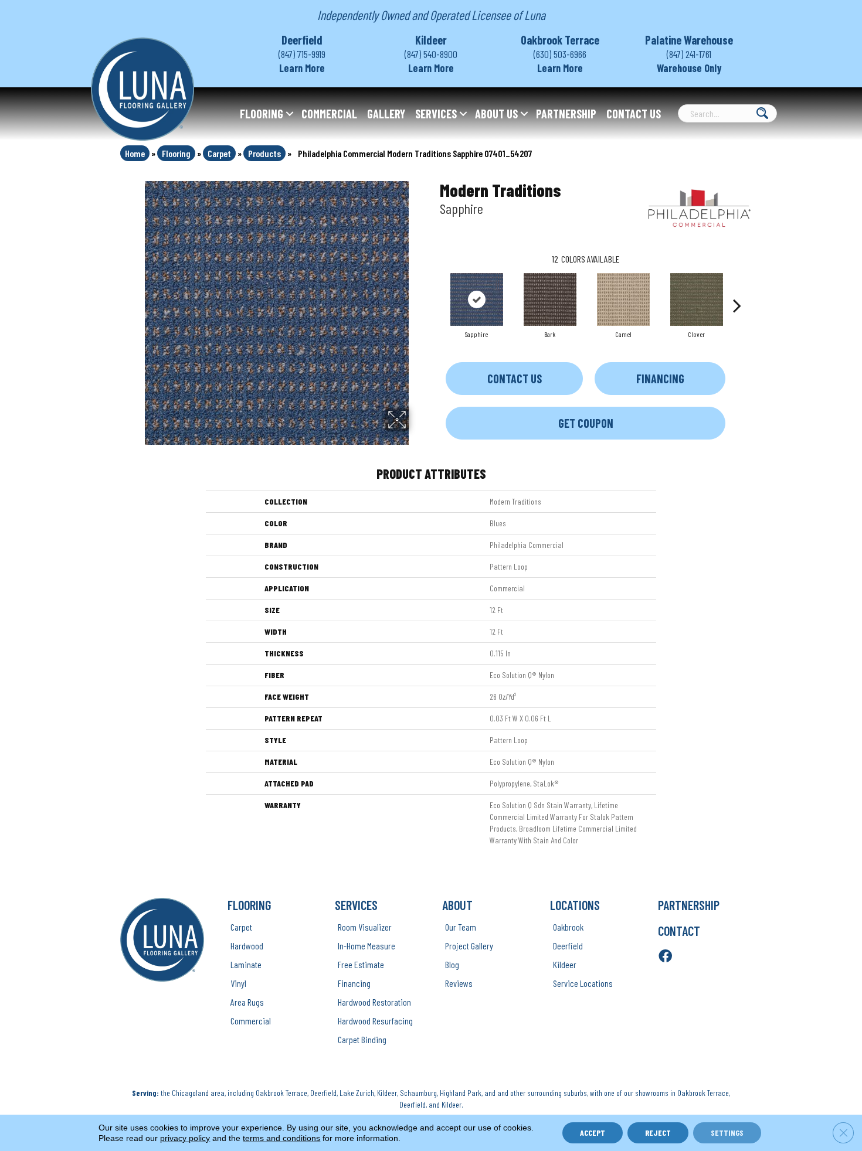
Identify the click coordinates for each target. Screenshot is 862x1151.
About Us (496, 114)
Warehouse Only (689, 68)
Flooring (261, 114)
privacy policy (185, 1138)
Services (436, 114)
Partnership (566, 114)
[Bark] (550, 299)
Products (264, 153)
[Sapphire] (476, 299)
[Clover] (696, 299)
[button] (289, 113)
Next (737, 288)
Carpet (219, 153)
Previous (434, 288)
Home (135, 153)
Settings (727, 1133)
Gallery (386, 114)
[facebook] (665, 956)
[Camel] (623, 299)
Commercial (329, 114)
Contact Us (633, 114)
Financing (660, 379)
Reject (658, 1133)
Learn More (302, 68)
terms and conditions (281, 1138)
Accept (592, 1133)
